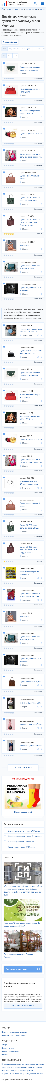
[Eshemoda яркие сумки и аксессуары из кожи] (41, 160)
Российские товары (13, 9)
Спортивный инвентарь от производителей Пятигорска (23, 1074)
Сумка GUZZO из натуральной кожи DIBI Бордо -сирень (30, 222)
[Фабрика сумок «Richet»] (41, 182)
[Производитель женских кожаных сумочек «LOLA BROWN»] (38, 335)
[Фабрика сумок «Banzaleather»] (41, 272)
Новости (5, 1054)
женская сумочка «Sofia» (31, 703)
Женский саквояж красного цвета (30, 90)
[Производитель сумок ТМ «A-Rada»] (41, 74)
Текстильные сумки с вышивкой (29, 573)
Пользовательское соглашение (14, 1032)
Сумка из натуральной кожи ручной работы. (30, 595)
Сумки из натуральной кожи (30, 177)
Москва (28, 9)
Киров (24, 357)
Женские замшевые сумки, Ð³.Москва (25, 836)
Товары (5, 1045)
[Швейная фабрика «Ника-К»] (38, 578)
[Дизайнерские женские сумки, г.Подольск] (41, 488)
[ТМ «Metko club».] (38, 685)
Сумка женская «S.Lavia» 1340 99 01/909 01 (31, 352)
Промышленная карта (10, 1051)
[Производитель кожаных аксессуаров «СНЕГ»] (38, 488)
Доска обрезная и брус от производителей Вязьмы (22, 1067)
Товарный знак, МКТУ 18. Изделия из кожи (30, 482)
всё (4, 49)
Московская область (23, 9)
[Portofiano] (41, 249)
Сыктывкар (27, 600)
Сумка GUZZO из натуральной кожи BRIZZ (30, 199)
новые (37, 49)
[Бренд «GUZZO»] (41, 204)
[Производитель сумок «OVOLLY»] (41, 117)
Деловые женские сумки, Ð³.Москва (24, 831)
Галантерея (34, 9)
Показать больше (23, 768)
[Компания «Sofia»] (38, 707)
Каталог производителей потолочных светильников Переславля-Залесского (23, 1064)
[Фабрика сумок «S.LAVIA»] (38, 357)
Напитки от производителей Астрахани (17, 1070)
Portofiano (24, 245)
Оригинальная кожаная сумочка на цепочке (30, 68)
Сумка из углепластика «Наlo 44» (30, 289)
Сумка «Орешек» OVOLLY (31, 134)
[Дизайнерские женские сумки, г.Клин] (41, 578)
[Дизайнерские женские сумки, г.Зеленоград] (41, 335)
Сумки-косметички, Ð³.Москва (21, 847)
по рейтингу (14, 49)
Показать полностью (23, 1006)
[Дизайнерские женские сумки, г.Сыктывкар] (41, 600)
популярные (26, 49)
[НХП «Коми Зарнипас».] (38, 600)
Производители (8, 1048)
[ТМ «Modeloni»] (41, 294)
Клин (24, 578)
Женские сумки (37, 9)
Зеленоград (27, 335)
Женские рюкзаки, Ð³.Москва (21, 842)
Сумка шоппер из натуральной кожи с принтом (31, 155)
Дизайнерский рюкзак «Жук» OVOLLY (30, 112)
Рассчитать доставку (16, 969)
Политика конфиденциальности (14, 1035)
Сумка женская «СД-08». (31, 681)
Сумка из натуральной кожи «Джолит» (30, 267)
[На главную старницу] (3, 9)
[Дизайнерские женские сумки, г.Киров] (41, 357)
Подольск (26, 488)
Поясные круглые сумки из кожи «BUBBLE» (31, 330)
